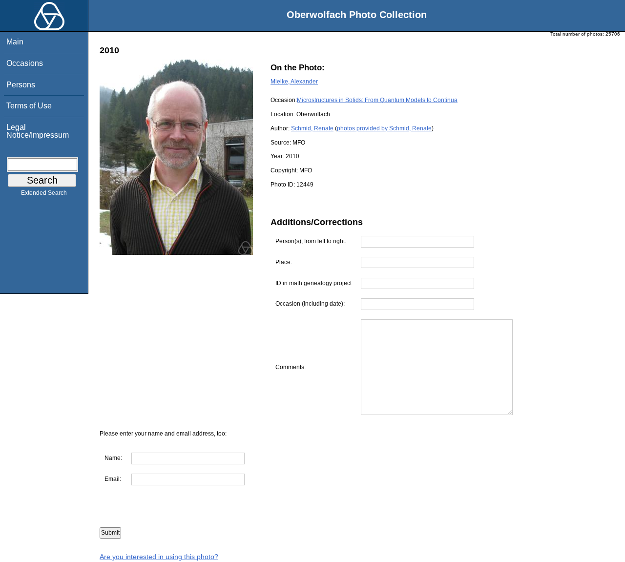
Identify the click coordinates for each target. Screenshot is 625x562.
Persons (20, 85)
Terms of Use (29, 106)
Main (14, 42)
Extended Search (44, 193)
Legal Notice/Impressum (37, 131)
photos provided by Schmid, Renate (384, 128)
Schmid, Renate (312, 128)
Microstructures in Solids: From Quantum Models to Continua (377, 100)
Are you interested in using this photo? (159, 557)
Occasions (24, 63)
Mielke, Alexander (294, 81)
